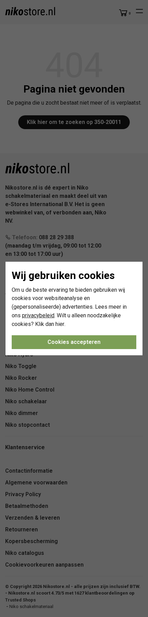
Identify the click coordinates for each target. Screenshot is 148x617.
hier (59, 324)
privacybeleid (38, 315)
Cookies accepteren (74, 342)
